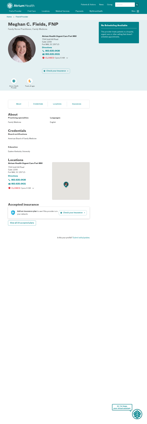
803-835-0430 (52, 51)
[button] (137, 4)
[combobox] (125, 4)
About (18, 104)
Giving (109, 5)
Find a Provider (15, 11)
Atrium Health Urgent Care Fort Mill (59, 36)
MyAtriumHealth (96, 11)
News (101, 5)
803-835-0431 (52, 54)
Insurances (76, 104)
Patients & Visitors (88, 5)
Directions (47, 48)
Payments (79, 11)
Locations (45, 11)
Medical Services (62, 11)
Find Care (31, 11)
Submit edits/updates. (81, 238)
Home (9, 17)
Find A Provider (22, 17)
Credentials (38, 104)
